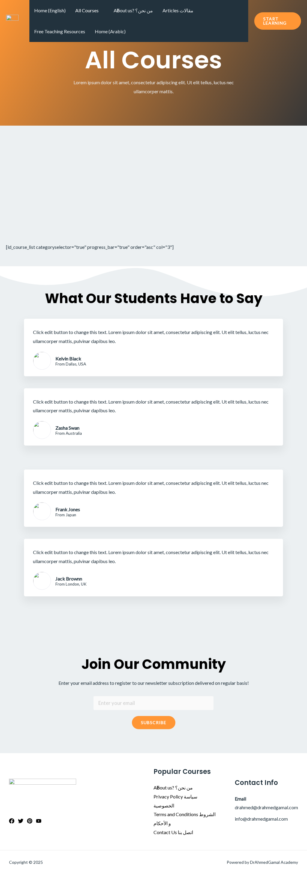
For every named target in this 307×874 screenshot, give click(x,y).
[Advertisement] (153, 171)
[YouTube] (38, 821)
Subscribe (153, 722)
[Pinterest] (29, 821)
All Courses (87, 10)
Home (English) (50, 10)
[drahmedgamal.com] (12, 20)
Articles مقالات (177, 10)
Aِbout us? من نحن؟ (133, 10)
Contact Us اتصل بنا (173, 832)
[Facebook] (11, 821)
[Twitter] (20, 821)
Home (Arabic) (110, 31)
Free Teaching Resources (59, 31)
